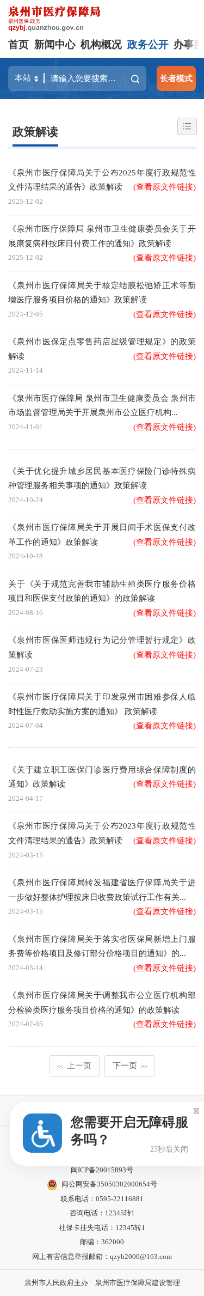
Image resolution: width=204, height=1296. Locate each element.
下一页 (130, 1065)
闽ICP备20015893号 (102, 1170)
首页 (18, 44)
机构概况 (101, 44)
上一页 (74, 1065)
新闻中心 (55, 44)
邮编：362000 (102, 1242)
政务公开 (148, 44)
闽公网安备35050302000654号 (109, 1184)
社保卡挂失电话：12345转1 (102, 1228)
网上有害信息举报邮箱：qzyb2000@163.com (102, 1256)
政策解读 (35, 131)
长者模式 (176, 78)
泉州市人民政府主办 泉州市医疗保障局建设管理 (102, 1283)
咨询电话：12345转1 (102, 1213)
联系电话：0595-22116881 (102, 1199)
